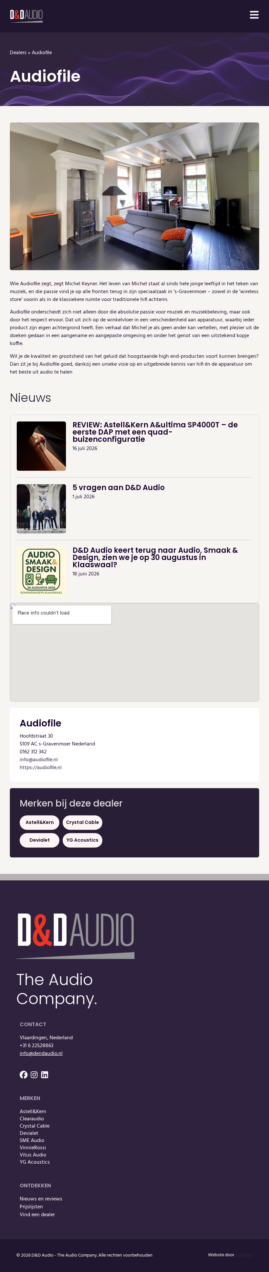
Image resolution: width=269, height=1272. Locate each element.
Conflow (244, 1255)
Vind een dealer (37, 1215)
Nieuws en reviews (41, 1199)
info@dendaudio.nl (41, 1053)
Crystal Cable (82, 822)
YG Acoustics (82, 840)
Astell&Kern (40, 822)
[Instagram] (34, 1075)
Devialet (40, 840)
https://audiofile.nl (41, 768)
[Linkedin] (45, 1075)
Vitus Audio (33, 1155)
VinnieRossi (33, 1148)
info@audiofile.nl (39, 760)
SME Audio (32, 1140)
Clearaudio (32, 1119)
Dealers (18, 53)
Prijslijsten (31, 1207)
